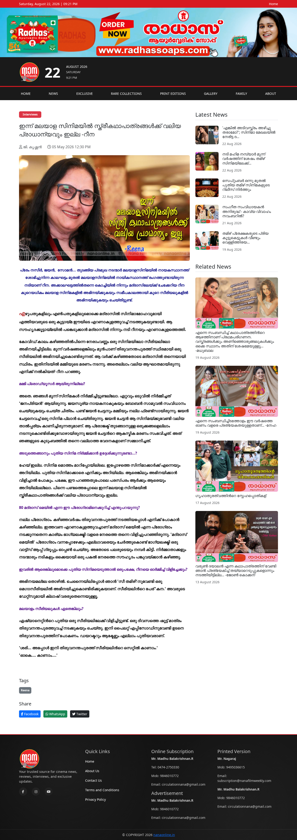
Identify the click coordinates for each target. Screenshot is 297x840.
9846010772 (169, 776)
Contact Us (93, 780)
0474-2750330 (168, 767)
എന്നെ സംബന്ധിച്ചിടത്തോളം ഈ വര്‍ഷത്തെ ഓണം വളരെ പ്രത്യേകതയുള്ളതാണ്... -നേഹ (235, 423)
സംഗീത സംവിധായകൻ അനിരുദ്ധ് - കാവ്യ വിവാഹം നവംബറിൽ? (246, 211)
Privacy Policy (95, 799)
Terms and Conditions (102, 790)
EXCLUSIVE (84, 93)
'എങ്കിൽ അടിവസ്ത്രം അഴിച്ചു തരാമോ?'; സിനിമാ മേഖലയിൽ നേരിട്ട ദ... (248, 132)
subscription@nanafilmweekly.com (244, 780)
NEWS (53, 93)
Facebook (31, 714)
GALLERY (210, 93)
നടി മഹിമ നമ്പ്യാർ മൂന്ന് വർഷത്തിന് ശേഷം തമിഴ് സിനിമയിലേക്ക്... (243, 158)
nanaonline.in (164, 835)
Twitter (81, 714)
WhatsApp (56, 714)
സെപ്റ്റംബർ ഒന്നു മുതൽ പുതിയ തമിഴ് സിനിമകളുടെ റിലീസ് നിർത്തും (246, 185)
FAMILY (241, 93)
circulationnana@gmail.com (183, 784)
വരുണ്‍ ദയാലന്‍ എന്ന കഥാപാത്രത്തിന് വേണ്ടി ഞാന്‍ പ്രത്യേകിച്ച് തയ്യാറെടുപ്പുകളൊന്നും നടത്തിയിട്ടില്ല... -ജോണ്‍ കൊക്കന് (235, 570)
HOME (26, 93)
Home (273, 4)
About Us (92, 771)
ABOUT (270, 93)
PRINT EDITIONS (173, 93)
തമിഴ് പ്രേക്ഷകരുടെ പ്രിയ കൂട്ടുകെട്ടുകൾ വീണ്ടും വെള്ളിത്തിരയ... (245, 238)
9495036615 (235, 767)
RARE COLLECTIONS (126, 93)
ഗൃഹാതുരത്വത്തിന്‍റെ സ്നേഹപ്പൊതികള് (230, 495)
